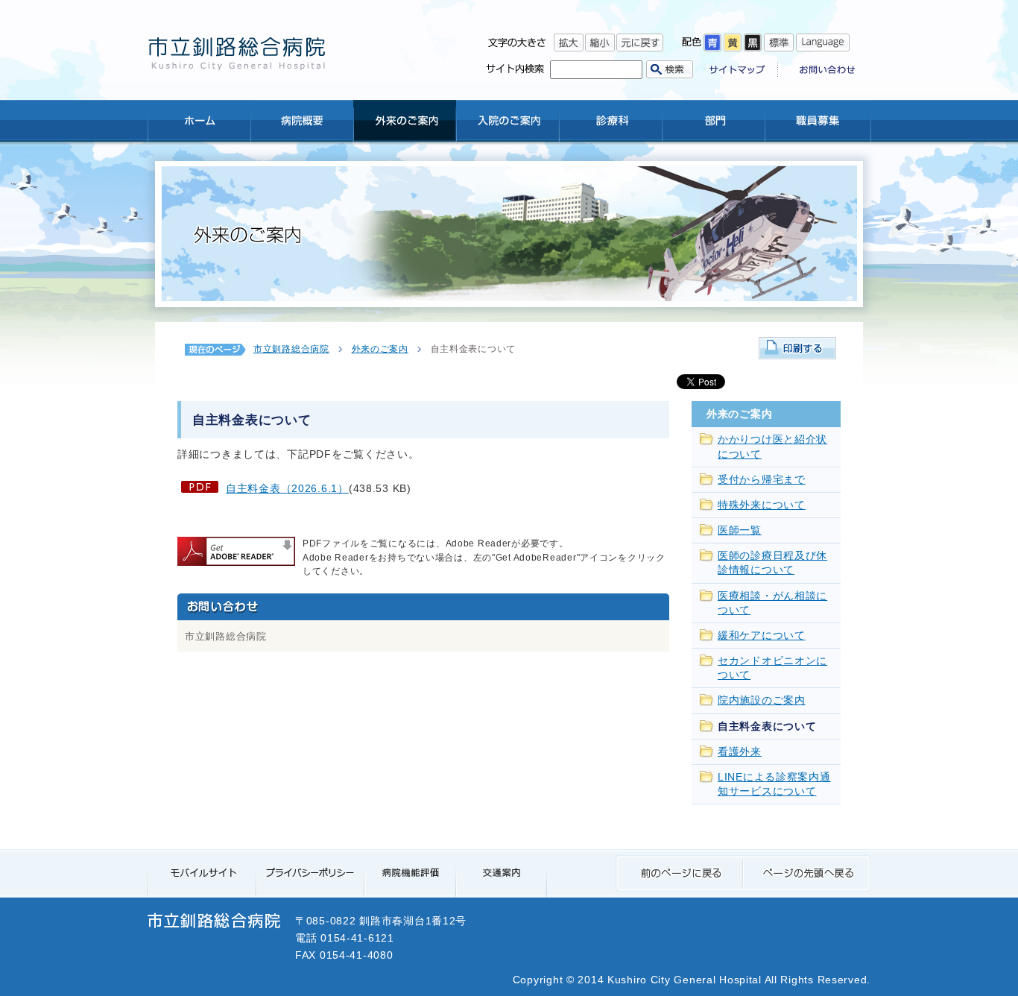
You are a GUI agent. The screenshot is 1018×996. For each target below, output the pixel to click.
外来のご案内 (380, 348)
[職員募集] (817, 121)
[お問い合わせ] (822, 71)
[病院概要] (301, 121)
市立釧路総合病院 (291, 348)
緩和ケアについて (762, 635)
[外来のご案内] (404, 121)
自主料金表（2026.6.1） (287, 488)
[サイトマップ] (743, 71)
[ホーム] (199, 121)
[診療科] (610, 121)
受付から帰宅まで (762, 479)
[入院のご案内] (507, 121)
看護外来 (740, 751)
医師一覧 (740, 530)
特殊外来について (762, 505)
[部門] (713, 121)
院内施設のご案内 (762, 700)
